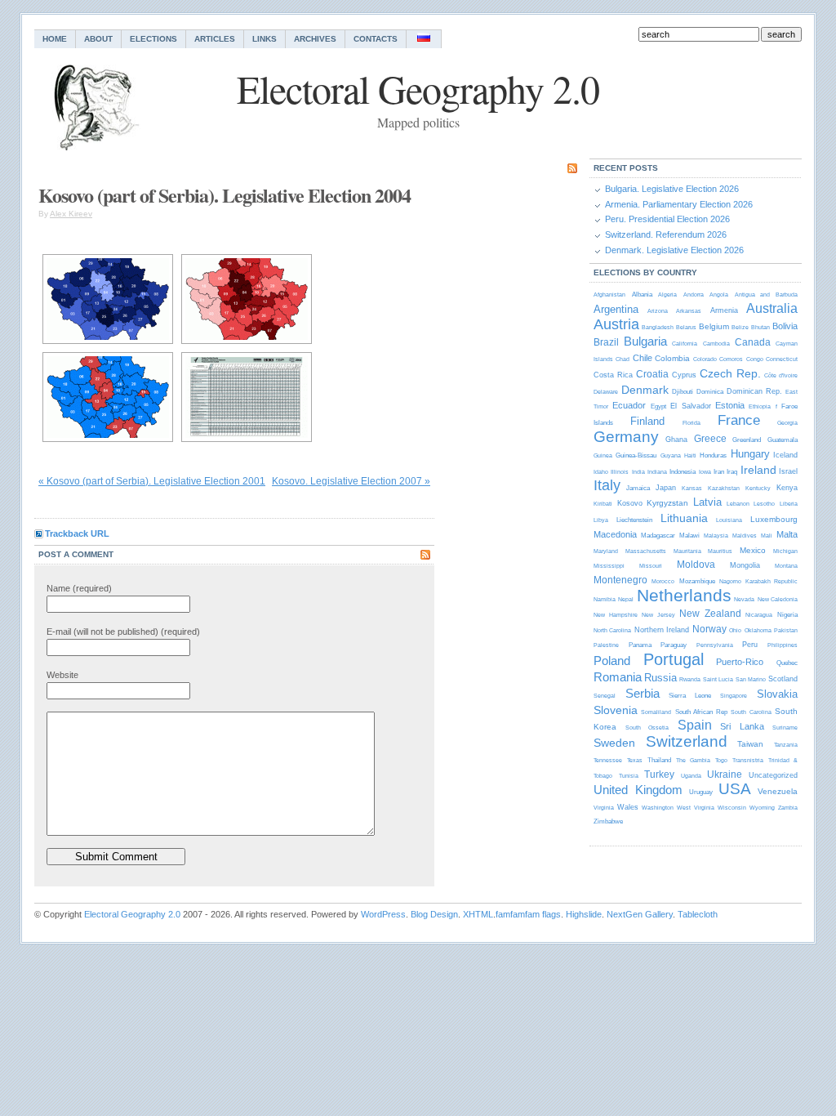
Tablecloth (698, 914)
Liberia (789, 504)
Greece (710, 438)
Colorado (705, 359)
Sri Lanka (742, 726)
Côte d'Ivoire (781, 375)
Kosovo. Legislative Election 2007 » (351, 481)
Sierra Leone (690, 695)
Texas (635, 760)
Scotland (783, 679)
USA (734, 788)
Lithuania (684, 518)
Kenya (787, 488)
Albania (642, 294)
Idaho (601, 472)
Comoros (731, 359)
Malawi (689, 535)
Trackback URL (77, 533)
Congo (754, 359)
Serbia (642, 693)
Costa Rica (613, 375)
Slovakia (777, 694)
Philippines (782, 645)
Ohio (735, 630)
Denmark (645, 389)
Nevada (744, 599)
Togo (721, 760)
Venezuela (778, 791)
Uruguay (701, 792)
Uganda (691, 776)
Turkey (659, 774)
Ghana (676, 439)
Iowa (705, 472)
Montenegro (620, 580)
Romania (618, 677)
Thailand (659, 760)
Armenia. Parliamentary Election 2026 (679, 204)
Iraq (732, 471)
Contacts (376, 38)
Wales (627, 807)
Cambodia (716, 343)
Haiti (690, 455)
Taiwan (750, 743)
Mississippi (609, 566)
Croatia (652, 374)
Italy (607, 485)
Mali (766, 535)
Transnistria (747, 760)
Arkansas (688, 311)
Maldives (744, 535)
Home (54, 38)
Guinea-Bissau (636, 455)
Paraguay (673, 645)
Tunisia (628, 776)
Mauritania (687, 551)
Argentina (616, 309)
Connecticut (782, 359)
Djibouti (682, 391)
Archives (315, 38)
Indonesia (682, 471)
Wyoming (762, 807)
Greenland (746, 440)
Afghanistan (609, 294)
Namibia (605, 599)
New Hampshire (616, 615)
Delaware (606, 392)
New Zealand (710, 613)
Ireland (758, 469)
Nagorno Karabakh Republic (758, 581)
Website (62, 675)
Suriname (785, 727)
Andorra (693, 294)
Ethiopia (760, 406)
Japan (666, 488)
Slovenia (616, 709)
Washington (658, 807)
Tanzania (786, 745)
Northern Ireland (661, 630)
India (638, 472)
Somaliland (656, 712)
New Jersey (658, 615)
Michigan (785, 551)
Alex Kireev (71, 213)
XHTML (478, 914)
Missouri (650, 566)
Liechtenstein (634, 520)
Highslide (584, 914)
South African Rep (701, 712)
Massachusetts (645, 551)
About (98, 38)
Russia (660, 678)
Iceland (785, 455)
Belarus (686, 327)
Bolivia (785, 326)
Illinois (620, 472)
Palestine (606, 645)
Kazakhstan (724, 488)
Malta (787, 534)
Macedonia (615, 534)
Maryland (606, 551)
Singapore (733, 696)
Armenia (724, 310)
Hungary (750, 454)
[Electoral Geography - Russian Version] (424, 38)
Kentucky (758, 488)
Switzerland (686, 741)
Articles (214, 38)
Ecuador (629, 405)
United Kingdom (638, 790)
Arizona (657, 311)
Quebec (787, 663)
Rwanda (689, 679)
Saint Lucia (718, 679)
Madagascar (658, 535)
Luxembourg (774, 519)
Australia (772, 308)
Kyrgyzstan (667, 502)
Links (264, 38)
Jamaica (638, 488)
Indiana (657, 472)
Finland (647, 421)
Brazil (606, 342)
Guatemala (782, 440)
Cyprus (684, 375)
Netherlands (684, 595)
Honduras (713, 455)
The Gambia (693, 760)
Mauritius (720, 551)
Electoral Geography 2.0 (132, 914)
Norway (709, 629)
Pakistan (786, 630)
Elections (153, 38)
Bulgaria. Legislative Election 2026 (672, 189)
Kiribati (603, 504)
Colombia (672, 358)
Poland (612, 660)
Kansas (692, 488)
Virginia (604, 807)
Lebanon (738, 504)
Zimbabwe (608, 821)
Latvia (707, 502)
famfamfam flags (528, 914)
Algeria (667, 294)
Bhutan (760, 327)
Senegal (605, 696)
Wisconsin (732, 807)
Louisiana (729, 520)
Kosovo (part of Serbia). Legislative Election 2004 (224, 195)
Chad (622, 359)
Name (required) (79, 588)
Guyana (670, 455)
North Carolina (612, 630)
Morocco (662, 581)
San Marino (751, 679)
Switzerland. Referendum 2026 (666, 234)
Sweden (614, 742)
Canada (753, 342)
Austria (616, 324)
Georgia (787, 423)
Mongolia (745, 565)
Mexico (753, 550)
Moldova (696, 564)
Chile (642, 358)
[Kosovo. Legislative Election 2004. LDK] (108, 299)
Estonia (730, 405)
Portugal (673, 659)
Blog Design (434, 914)
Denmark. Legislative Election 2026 (674, 250)
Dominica (709, 391)
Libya (601, 520)
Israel (788, 471)
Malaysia (716, 535)
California (684, 343)
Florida (691, 423)
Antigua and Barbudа (766, 294)
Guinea (603, 455)
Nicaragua (758, 615)
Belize (740, 327)
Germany (626, 436)
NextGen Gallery (640, 914)
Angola (718, 294)
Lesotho (764, 504)
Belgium (714, 326)
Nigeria (787, 614)
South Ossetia (647, 727)
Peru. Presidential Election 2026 (667, 219)
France (739, 420)
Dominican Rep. (754, 391)
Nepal (626, 599)
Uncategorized (773, 775)
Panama (640, 645)
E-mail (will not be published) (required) (123, 631)
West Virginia (695, 807)
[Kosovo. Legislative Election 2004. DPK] (246, 299)
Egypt (658, 406)
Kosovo (630, 503)
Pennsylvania (714, 645)
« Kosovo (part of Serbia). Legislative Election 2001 (151, 481)
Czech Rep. (730, 373)
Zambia (788, 807)
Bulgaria (645, 341)
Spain (695, 725)
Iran (719, 471)
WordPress (383, 914)
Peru (750, 645)
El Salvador (690, 406)
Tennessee (608, 760)
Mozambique (697, 581)
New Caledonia (778, 599)
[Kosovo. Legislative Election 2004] (108, 397)
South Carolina (751, 712)
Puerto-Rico (739, 662)
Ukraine (724, 774)
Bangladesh (658, 327)
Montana (786, 566)
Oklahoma (758, 630)
